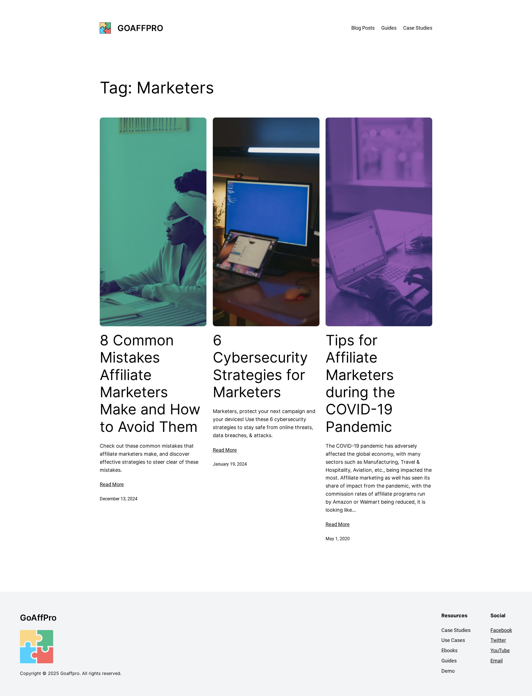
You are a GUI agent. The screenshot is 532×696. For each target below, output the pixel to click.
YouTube (500, 650)
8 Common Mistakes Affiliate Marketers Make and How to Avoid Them (150, 383)
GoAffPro (140, 28)
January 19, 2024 (230, 464)
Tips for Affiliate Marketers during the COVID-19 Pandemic (360, 383)
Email (496, 661)
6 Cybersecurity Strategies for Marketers (260, 366)
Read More (112, 484)
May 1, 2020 (338, 538)
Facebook (501, 630)
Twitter (498, 640)
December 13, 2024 (118, 498)
